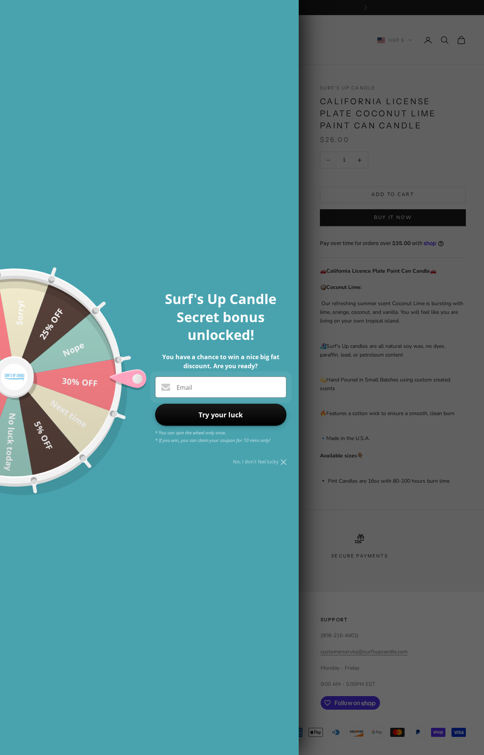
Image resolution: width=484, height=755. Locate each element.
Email (184, 387)
